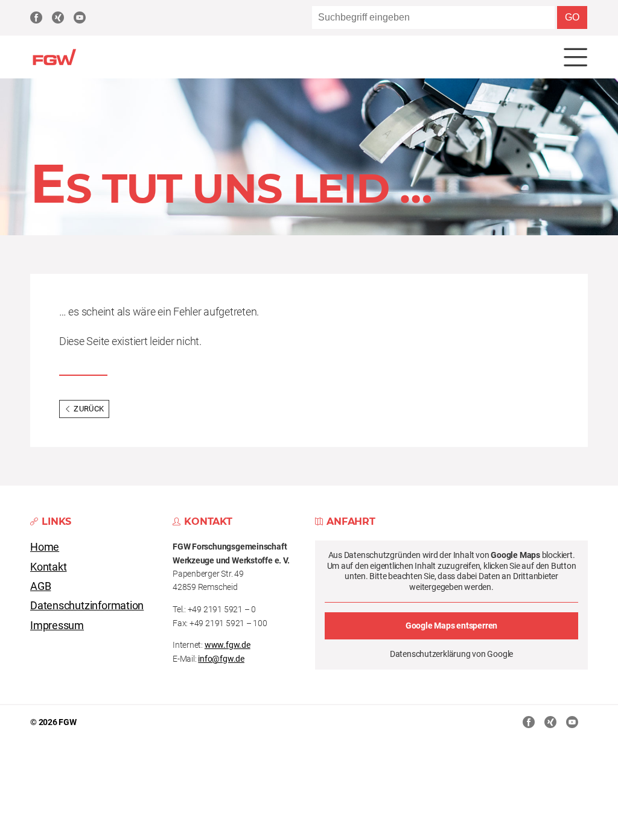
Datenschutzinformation (87, 606)
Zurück (89, 408)
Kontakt (48, 567)
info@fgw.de (221, 659)
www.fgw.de (227, 645)
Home (44, 547)
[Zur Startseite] (54, 63)
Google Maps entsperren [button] (451, 625)
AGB (40, 586)
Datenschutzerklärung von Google (451, 654)
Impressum (57, 626)
